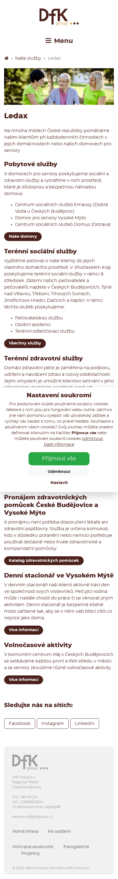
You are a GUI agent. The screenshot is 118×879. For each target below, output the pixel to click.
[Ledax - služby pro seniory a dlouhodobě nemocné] (59, 86)
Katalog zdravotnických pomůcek (44, 560)
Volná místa (25, 831)
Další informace (59, 445)
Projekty (30, 853)
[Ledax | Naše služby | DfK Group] (59, 17)
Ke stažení (59, 831)
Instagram (52, 723)
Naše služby (28, 58)
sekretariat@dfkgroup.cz (32, 816)
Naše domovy (23, 236)
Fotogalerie (76, 847)
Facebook (19, 723)
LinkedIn (84, 723)
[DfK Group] (6, 58)
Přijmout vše (59, 458)
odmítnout (92, 439)
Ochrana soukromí (33, 847)
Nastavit (59, 483)
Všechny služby (25, 343)
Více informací (23, 630)
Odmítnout (59, 472)
